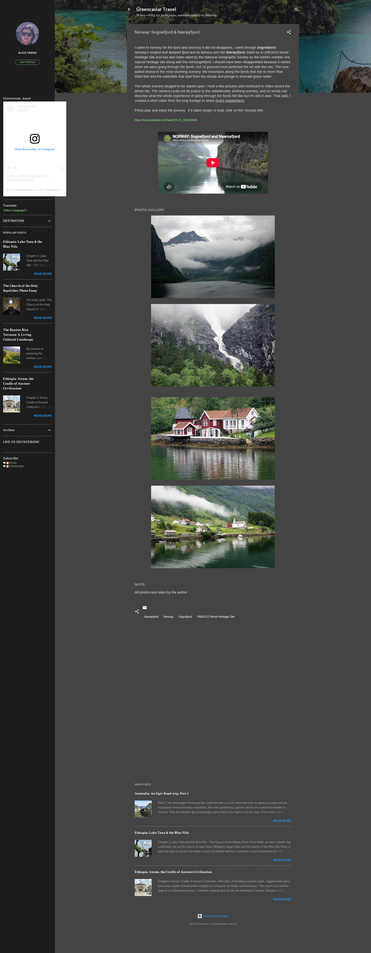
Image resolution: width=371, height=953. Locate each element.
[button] (289, 33)
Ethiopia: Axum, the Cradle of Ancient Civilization (173, 872)
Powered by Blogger (215, 916)
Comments (16, 466)
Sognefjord (185, 616)
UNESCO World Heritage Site (216, 616)
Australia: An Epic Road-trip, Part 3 (162, 793)
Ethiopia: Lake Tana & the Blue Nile (162, 832)
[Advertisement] (213, 740)
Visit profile (28, 62)
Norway (168, 616)
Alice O (10, 189)
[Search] (296, 10)
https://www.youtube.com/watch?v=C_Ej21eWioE (166, 120)
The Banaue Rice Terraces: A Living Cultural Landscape (18, 335)
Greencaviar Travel (156, 9)
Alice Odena (27, 52)
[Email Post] (144, 609)
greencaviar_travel (31, 189)
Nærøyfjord (151, 616)
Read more (282, 820)
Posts (13, 462)
